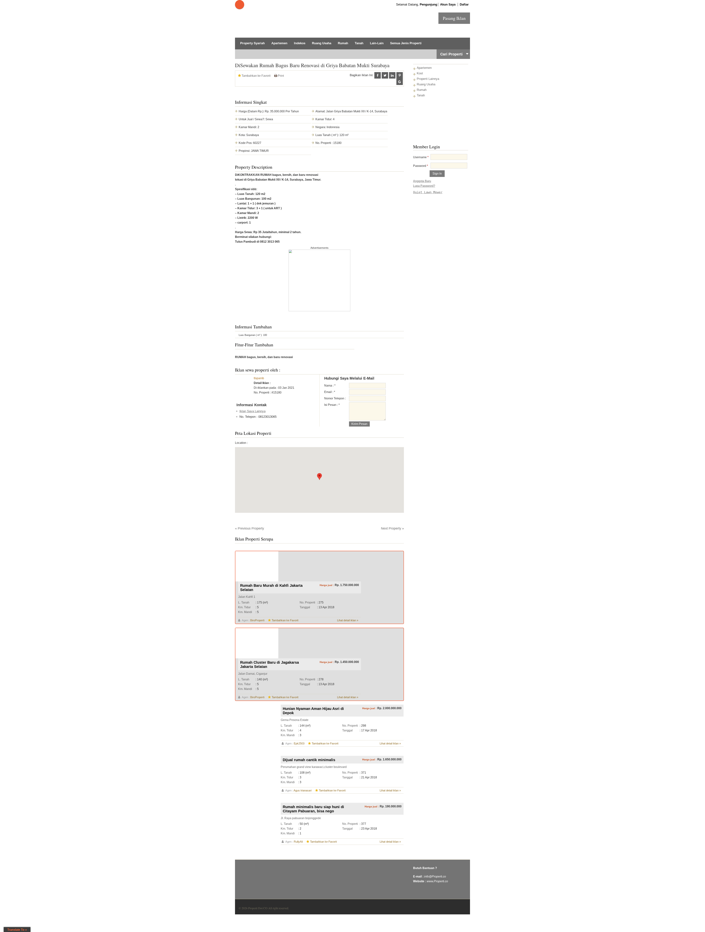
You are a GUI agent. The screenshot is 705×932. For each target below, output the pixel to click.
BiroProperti (257, 620)
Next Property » (392, 528)
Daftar (464, 4)
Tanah (359, 43)
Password (420, 165)
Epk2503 (299, 743)
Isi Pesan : (332, 404)
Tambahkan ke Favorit (256, 75)
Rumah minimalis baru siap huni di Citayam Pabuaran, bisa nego (313, 809)
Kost (420, 73)
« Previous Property (249, 528)
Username (421, 157)
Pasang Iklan (454, 18)
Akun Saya (447, 4)
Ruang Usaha (321, 43)
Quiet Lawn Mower (427, 192)
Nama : (329, 385)
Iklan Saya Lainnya (252, 411)
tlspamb (259, 378)
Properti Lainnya (428, 79)
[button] (319, 476)
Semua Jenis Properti (406, 43)
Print (281, 75)
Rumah (343, 43)
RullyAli (298, 841)
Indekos (299, 43)
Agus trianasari (303, 790)
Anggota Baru (422, 181)
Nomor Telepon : (335, 398)
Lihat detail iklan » (347, 620)
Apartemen (279, 43)
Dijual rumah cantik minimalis (309, 760)
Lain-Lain (377, 43)
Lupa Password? (424, 185)
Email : (329, 392)
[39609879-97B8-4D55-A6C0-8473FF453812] (319, 310)
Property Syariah (252, 43)
